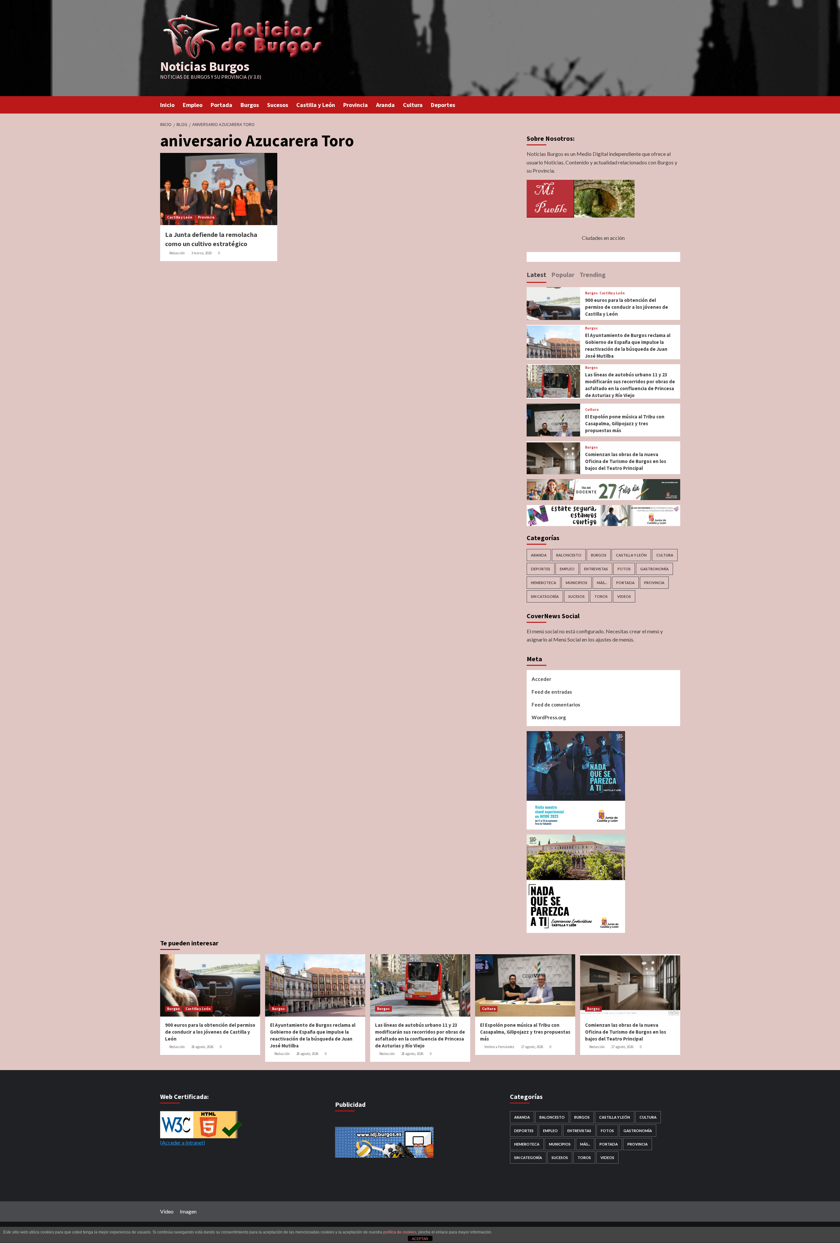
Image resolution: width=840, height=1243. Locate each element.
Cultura (413, 105)
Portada (221, 105)
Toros (601, 596)
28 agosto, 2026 (202, 1046)
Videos (624, 596)
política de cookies (399, 1232)
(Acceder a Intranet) (182, 1142)
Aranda (385, 105)
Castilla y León (315, 105)
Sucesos (277, 105)
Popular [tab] (563, 274)
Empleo (192, 105)
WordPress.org (549, 717)
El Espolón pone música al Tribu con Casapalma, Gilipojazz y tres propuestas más (624, 423)
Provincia (355, 105)
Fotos (624, 569)
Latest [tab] (536, 274)
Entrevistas (596, 569)
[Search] (676, 104)
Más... (602, 582)
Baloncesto (568, 555)
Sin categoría (545, 596)
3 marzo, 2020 (201, 253)
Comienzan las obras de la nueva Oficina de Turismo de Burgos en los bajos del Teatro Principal (625, 461)
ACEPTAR (420, 1239)
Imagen (188, 1211)
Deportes (443, 105)
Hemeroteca (543, 582)
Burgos (250, 105)
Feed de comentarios (556, 704)
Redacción (177, 253)
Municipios (576, 582)
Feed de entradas (552, 692)
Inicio (167, 105)
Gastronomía (654, 569)
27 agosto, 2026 (532, 1046)
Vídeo (167, 1211)
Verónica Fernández (499, 1046)
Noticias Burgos (204, 66)
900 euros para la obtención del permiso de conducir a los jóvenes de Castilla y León (626, 307)
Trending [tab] (592, 274)
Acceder (541, 679)
